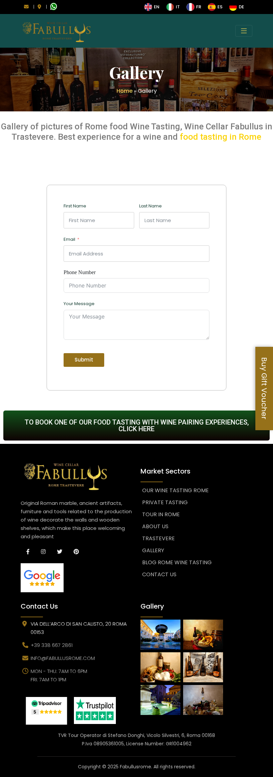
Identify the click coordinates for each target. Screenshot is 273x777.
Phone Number (80, 272)
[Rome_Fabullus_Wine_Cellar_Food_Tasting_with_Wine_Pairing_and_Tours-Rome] (46, 711)
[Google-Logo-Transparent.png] (76, 577)
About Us (155, 526)
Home (125, 91)
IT (178, 7)
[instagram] (43, 552)
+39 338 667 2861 (52, 645)
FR (198, 7)
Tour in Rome (161, 514)
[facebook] (28, 552)
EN (156, 7)
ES (219, 7)
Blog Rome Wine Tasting (177, 562)
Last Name (150, 206)
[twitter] (59, 552)
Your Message (79, 303)
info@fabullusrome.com (63, 658)
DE (241, 7)
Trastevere (158, 538)
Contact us (159, 574)
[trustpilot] (95, 710)
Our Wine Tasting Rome (175, 490)
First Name (75, 206)
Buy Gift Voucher (264, 388)
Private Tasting (165, 502)
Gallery (153, 550)
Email (69, 239)
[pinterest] (76, 552)
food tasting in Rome (220, 137)
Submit (84, 359)
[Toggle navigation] (243, 31)
